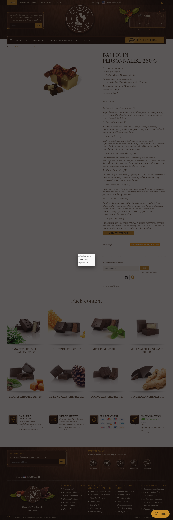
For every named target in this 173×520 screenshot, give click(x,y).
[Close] (95, 254)
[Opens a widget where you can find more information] (160, 514)
